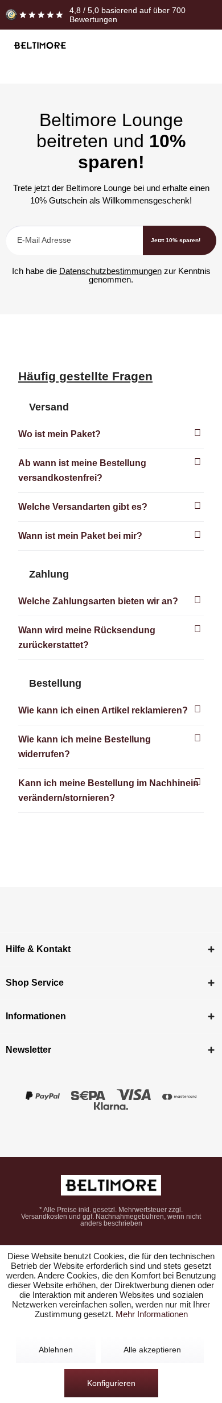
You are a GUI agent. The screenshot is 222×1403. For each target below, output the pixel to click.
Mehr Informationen (152, 1314)
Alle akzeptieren (152, 1349)
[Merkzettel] (159, 46)
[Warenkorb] (201, 46)
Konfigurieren (111, 1383)
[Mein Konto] (180, 46)
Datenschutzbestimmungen (110, 271)
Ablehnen (56, 1349)
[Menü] (138, 46)
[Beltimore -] (111, 1185)
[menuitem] (138, 46)
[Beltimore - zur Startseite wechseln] (39, 45)
